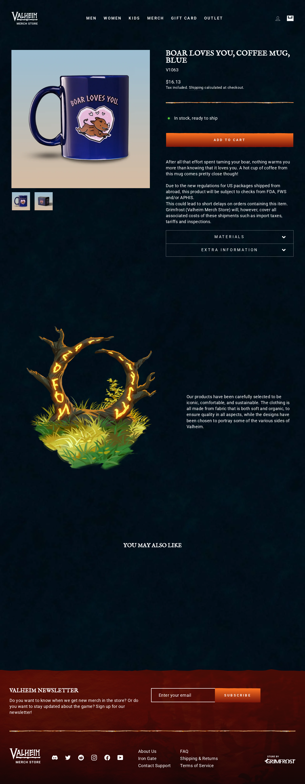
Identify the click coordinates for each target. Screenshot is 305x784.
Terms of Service (197, 765)
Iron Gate (147, 758)
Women (113, 18)
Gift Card (184, 18)
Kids (134, 18)
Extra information (229, 250)
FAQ (184, 751)
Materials (229, 237)
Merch (155, 18)
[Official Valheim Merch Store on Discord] (55, 757)
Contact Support (154, 765)
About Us (147, 751)
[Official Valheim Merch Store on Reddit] (81, 757)
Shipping (196, 87)
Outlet (213, 18)
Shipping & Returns (199, 758)
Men (91, 18)
